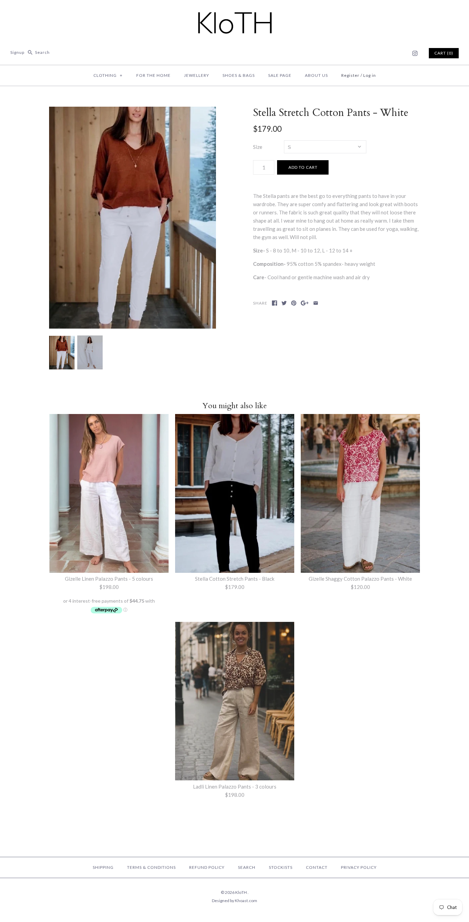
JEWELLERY (196, 75)
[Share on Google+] (305, 303)
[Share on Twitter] (284, 303)
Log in (369, 75)
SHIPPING (103, 867)
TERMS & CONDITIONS (151, 867)
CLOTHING (108, 75)
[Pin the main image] (293, 303)
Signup (17, 52)
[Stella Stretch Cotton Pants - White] (132, 218)
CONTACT (317, 867)
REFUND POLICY (207, 867)
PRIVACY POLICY (359, 867)
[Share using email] (315, 303)
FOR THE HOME (153, 75)
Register (350, 75)
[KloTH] (234, 11)
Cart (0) (443, 53)
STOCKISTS (281, 867)
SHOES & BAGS (238, 75)
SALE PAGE (279, 75)
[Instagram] (414, 53)
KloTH (241, 892)
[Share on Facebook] (274, 303)
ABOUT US (316, 75)
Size (257, 147)
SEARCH (246, 867)
